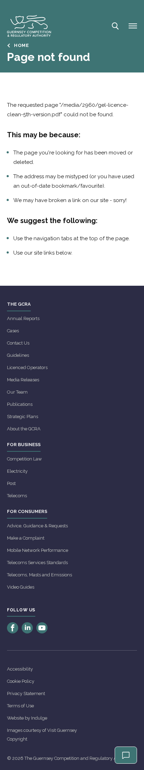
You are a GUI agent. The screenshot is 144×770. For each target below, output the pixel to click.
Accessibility (20, 669)
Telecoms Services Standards (37, 562)
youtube (42, 627)
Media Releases (23, 379)
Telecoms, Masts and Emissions (39, 574)
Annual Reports (23, 318)
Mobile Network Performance (37, 550)
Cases (13, 330)
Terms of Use (20, 705)
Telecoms (17, 495)
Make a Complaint (25, 538)
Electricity (17, 471)
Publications (20, 404)
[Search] (114, 26)
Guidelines (18, 355)
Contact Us (18, 343)
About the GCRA (24, 428)
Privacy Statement (26, 693)
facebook (12, 627)
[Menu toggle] (133, 25)
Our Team (17, 392)
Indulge (39, 718)
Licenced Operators (27, 367)
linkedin (27, 627)
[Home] (29, 26)
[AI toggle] (126, 755)
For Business (24, 444)
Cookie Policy (20, 681)
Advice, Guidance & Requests (37, 525)
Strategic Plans (22, 416)
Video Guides (20, 587)
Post (11, 483)
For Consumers (27, 511)
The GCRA (19, 304)
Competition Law (24, 459)
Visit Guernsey (62, 730)
